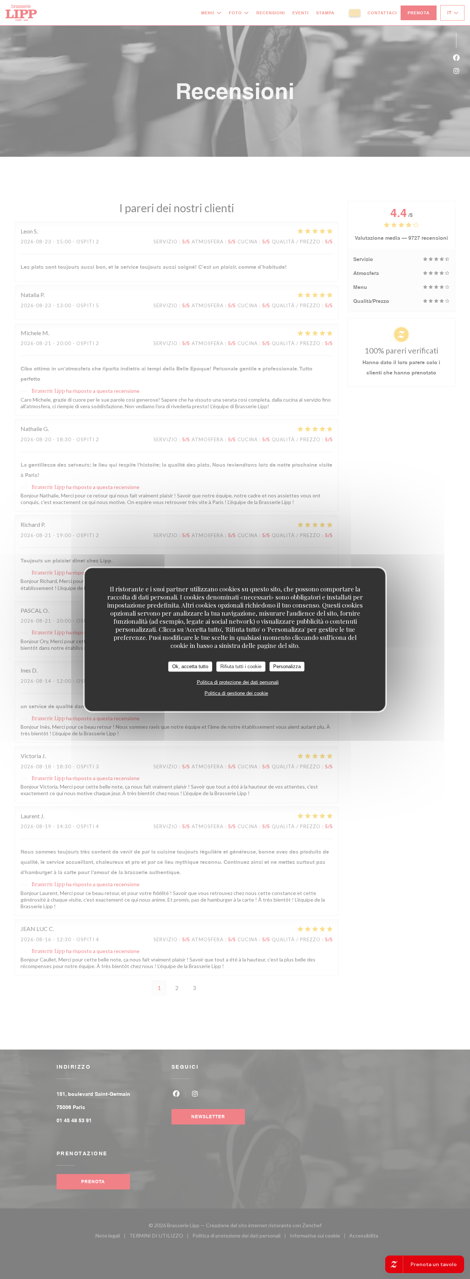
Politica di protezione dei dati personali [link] (238, 682)
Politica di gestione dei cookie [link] (236, 693)
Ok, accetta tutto (190, 666)
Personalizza (287, 666)
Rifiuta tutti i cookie (240, 666)
